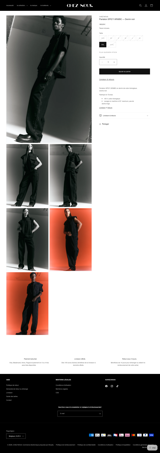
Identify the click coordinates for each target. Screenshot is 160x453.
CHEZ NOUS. (17, 445)
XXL (102, 44)
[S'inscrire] (99, 414)
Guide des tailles (12, 396)
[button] (22, 5)
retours (110, 107)
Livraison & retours (106, 79)
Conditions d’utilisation (105, 445)
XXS (103, 39)
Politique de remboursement (65, 445)
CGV (57, 392)
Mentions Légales (62, 389)
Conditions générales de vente (143, 445)
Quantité (102, 57)
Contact (9, 400)
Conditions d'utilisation (63, 385)
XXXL (113, 45)
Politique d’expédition (123, 445)
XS (112, 39)
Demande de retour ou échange (17, 389)
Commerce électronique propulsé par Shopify (38, 445)
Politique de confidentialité (87, 445)
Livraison (102, 107)
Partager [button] (105, 124)
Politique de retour (12, 385)
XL (141, 39)
